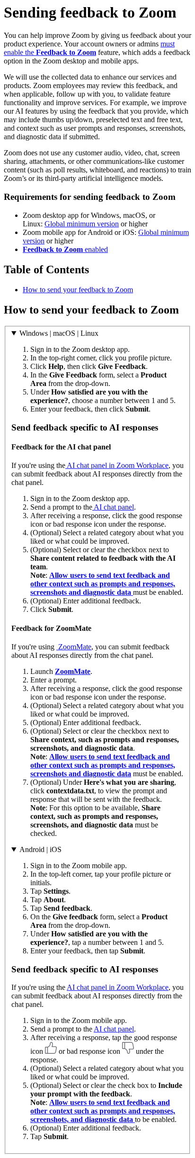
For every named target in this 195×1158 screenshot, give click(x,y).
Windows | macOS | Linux (58, 333)
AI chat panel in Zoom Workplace (116, 465)
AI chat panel (113, 507)
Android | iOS (40, 849)
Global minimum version (81, 224)
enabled (65, 249)
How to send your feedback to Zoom (78, 290)
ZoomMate (73, 647)
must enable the (89, 48)
